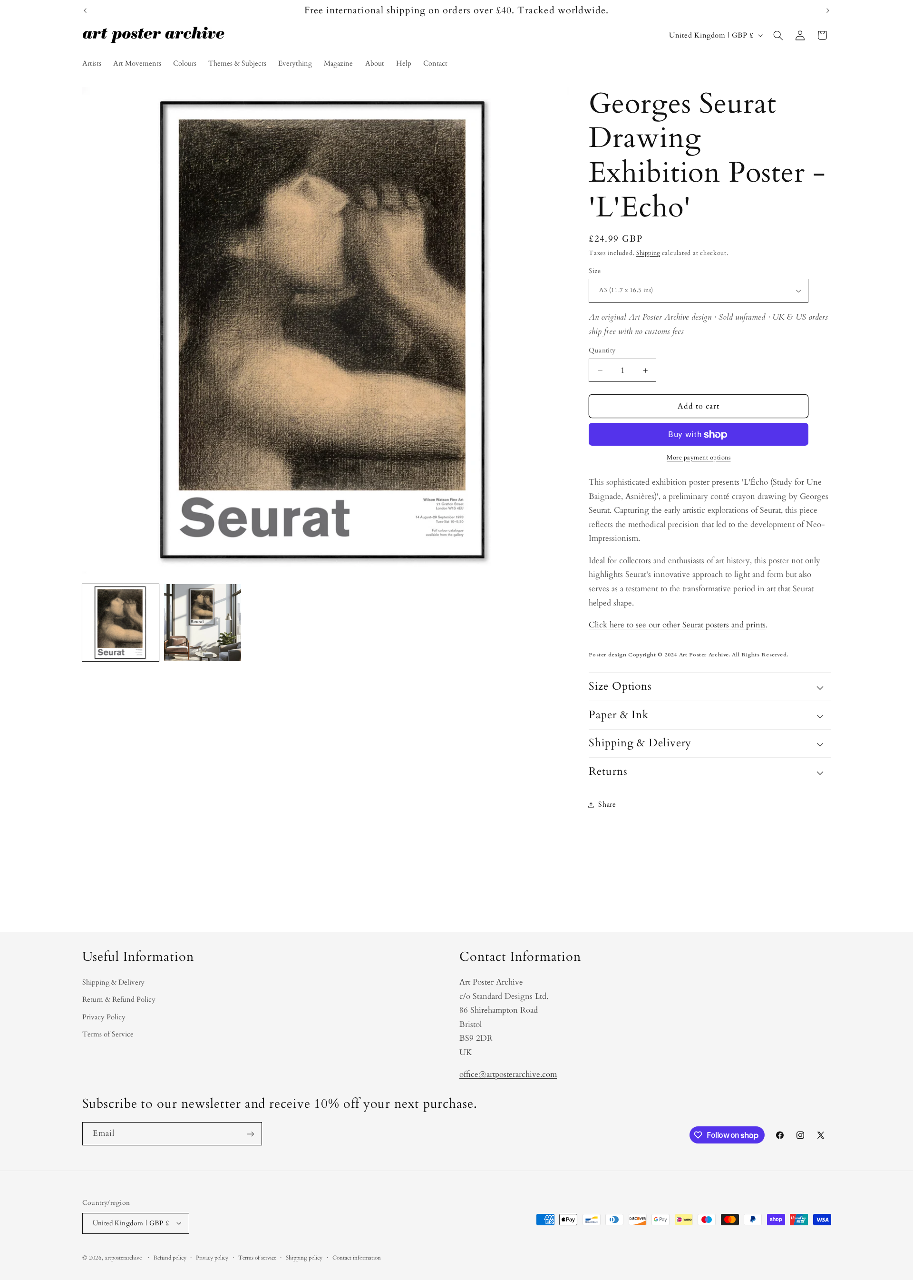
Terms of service (257, 1257)
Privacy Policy (104, 1017)
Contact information (356, 1257)
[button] (778, 35)
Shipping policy (304, 1257)
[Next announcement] (827, 10)
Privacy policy (212, 1257)
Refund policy (170, 1257)
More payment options (699, 458)
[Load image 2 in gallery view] (202, 622)
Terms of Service (108, 1034)
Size (595, 271)
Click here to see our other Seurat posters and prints (677, 625)
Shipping (648, 254)
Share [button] (607, 805)
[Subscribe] (250, 1133)
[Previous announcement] (85, 10)
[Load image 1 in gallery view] (120, 622)
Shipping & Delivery (113, 982)
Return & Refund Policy (118, 999)
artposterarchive (123, 1257)
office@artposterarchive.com (508, 1074)
